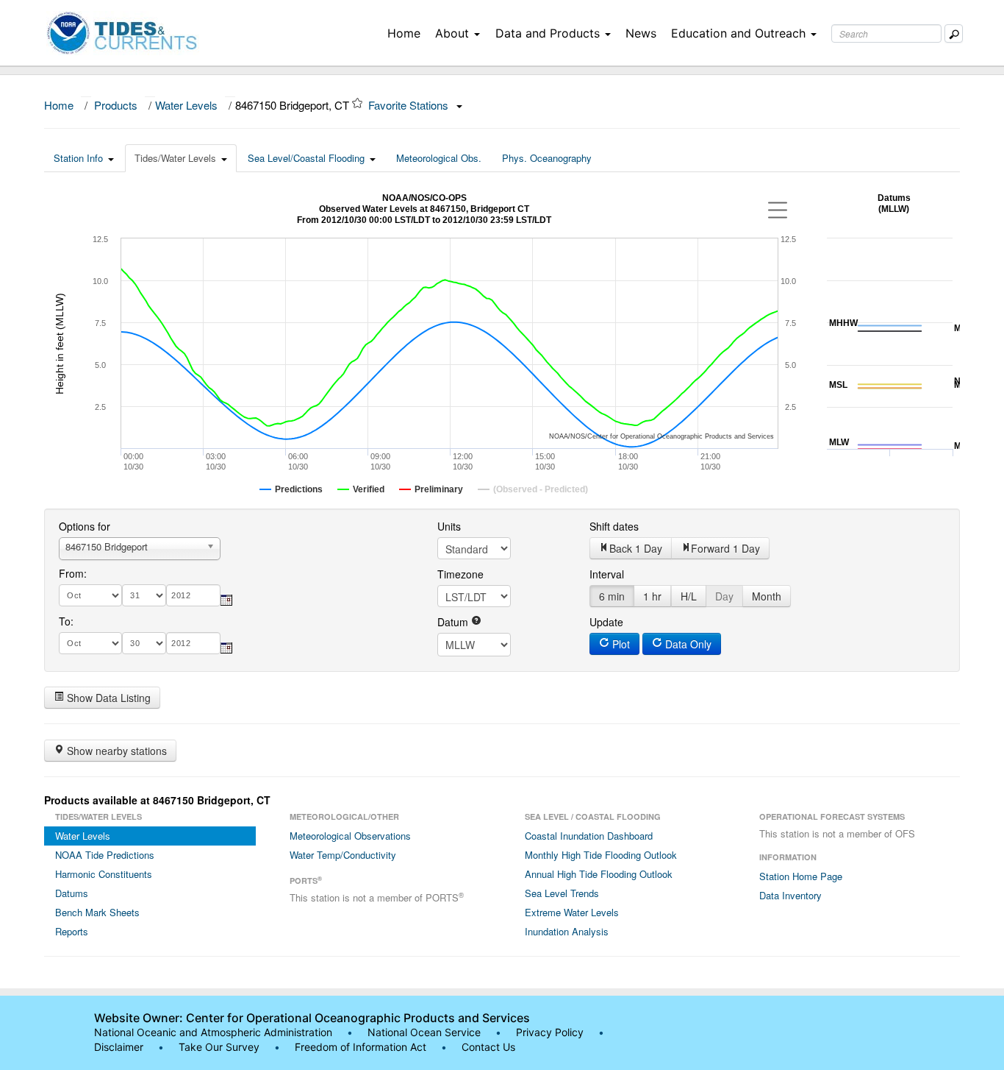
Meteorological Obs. (438, 158)
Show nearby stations (115, 750)
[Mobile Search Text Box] (953, 33)
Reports (71, 931)
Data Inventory (790, 895)
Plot (619, 644)
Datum (454, 621)
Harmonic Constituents (103, 874)
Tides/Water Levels (175, 158)
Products (115, 105)
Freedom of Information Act (360, 1047)
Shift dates (614, 526)
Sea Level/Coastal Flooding (306, 158)
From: (73, 573)
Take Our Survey (220, 1047)
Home (403, 33)
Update (606, 621)
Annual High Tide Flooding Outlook (599, 874)
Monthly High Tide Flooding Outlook (601, 855)
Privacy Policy (550, 1032)
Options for (84, 526)
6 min (612, 596)
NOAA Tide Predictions (104, 855)
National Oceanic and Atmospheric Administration (213, 1032)
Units (449, 526)
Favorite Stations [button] (409, 105)
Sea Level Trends (562, 893)
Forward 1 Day (725, 548)
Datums (71, 893)
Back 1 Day (635, 548)
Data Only (686, 644)
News (640, 33)
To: (66, 621)
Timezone (460, 574)
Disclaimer (118, 1047)
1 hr (652, 596)
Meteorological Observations (350, 836)
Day (724, 596)
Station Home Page (800, 876)
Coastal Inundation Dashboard (589, 836)
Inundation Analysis (567, 931)
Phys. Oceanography (547, 158)
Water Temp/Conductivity (343, 855)
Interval (606, 574)
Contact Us (488, 1047)
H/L (689, 596)
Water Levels (186, 105)
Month (766, 596)
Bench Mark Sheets (97, 912)
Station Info (78, 158)
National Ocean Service (424, 1032)
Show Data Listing (107, 697)
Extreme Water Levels (572, 912)
